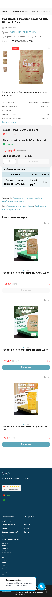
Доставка (27, 521)
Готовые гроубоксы (8, 524)
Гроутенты (5, 528)
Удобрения (15, 11)
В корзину (33, 161)
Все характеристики (9, 122)
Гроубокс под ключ (9, 521)
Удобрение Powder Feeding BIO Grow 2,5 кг (25, 272)
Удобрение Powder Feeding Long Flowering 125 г (24, 428)
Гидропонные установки (10, 539)
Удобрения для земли (13, 201)
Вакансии (27, 524)
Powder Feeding (34, 198)
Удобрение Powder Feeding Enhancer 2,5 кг (25, 349)
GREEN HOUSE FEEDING (23, 32)
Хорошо (6, 591)
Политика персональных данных (7, 507)
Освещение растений (10, 532)
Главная (5, 11)
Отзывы (26, 532)
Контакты (27, 528)
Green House (26, 206)
